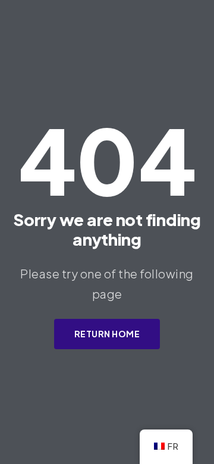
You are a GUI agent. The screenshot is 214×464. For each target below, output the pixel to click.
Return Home (107, 333)
